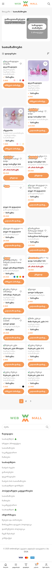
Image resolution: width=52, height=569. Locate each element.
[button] (38, 130)
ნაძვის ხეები (8, 467)
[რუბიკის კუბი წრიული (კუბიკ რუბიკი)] (13, 345)
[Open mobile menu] (3, 3)
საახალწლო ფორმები (13, 485)
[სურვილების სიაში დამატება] (20, 64)
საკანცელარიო (9, 452)
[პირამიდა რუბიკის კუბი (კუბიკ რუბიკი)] (13, 290)
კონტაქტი (7, 538)
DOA (26, 551)
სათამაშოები (8, 74)
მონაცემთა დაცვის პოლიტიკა (17, 524)
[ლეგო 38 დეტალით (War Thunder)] (38, 186)
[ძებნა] (48, 3)
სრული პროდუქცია (11, 443)
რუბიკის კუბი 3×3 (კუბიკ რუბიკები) (11, 376)
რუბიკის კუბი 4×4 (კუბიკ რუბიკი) (36, 376)
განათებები (8, 472)
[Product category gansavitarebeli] (14, 21)
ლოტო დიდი (9, 324)
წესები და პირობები (12, 520)
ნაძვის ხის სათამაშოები (13, 133)
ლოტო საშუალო (35, 292)
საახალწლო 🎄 (9, 439)
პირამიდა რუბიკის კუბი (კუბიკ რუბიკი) (12, 296)
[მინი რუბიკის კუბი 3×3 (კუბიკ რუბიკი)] (38, 318)
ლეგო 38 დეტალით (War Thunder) (37, 192)
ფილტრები (10, 54)
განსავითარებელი (11, 210)
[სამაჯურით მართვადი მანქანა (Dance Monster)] (38, 230)
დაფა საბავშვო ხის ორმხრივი (37, 118)
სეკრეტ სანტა (9, 72)
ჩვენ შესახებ (8, 533)
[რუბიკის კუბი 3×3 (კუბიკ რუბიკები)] (13, 372)
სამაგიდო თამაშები (36, 295)
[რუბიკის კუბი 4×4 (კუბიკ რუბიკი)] (38, 372)
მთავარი (6, 11)
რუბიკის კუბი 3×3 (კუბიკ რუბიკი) (36, 349)
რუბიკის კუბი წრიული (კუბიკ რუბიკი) (13, 349)
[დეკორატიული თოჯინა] (13, 62)
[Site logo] (26, 3)
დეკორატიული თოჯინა (10, 68)
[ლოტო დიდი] (13, 319)
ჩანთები (6, 457)
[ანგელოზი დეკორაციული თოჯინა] (13, 118)
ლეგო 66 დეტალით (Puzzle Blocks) (12, 208)
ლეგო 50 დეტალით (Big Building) (12, 233)
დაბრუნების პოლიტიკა (13, 529)
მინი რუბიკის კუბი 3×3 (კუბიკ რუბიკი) (38, 323)
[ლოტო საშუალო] (38, 289)
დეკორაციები (9, 70)
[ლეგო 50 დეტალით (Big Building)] (13, 228)
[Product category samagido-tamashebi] (37, 28)
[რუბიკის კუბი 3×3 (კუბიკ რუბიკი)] (38, 345)
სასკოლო (32, 119)
